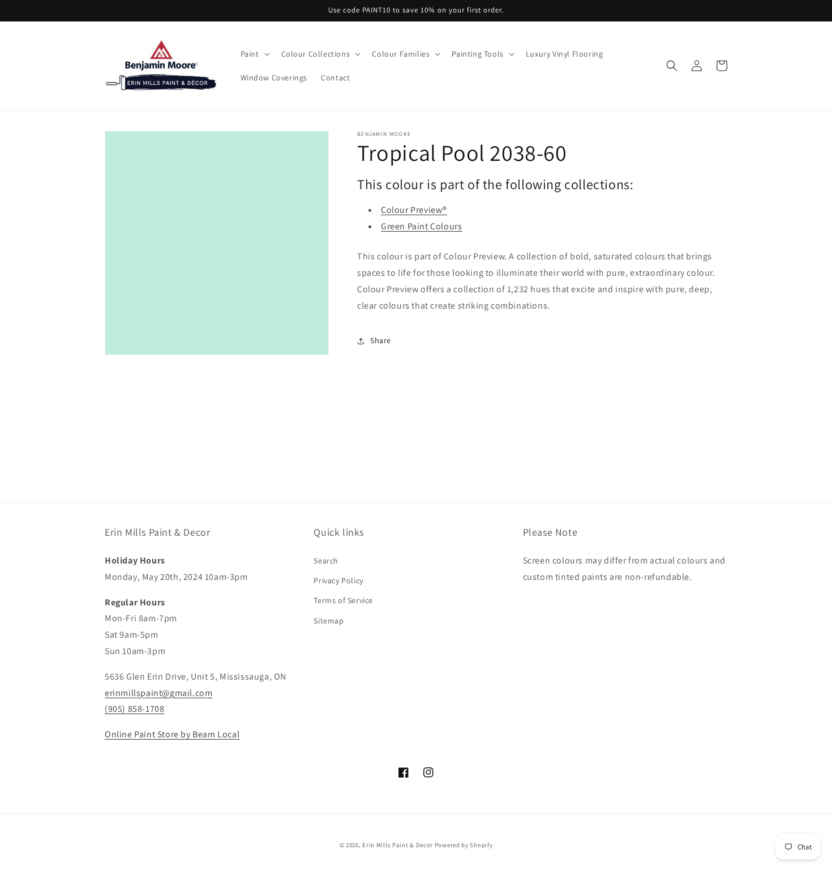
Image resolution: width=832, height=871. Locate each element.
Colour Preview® (414, 210)
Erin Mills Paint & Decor (397, 845)
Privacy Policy (338, 580)
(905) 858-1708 (134, 709)
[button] (254, 54)
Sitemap (329, 621)
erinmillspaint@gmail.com (158, 693)
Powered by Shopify (464, 845)
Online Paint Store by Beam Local (172, 734)
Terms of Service (343, 600)
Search (326, 561)
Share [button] (380, 340)
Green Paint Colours (421, 226)
